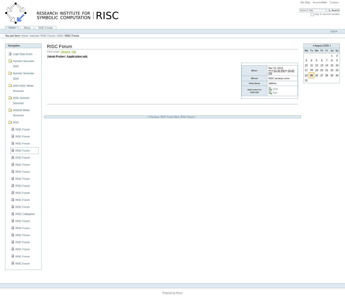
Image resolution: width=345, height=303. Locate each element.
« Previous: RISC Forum (161, 117)
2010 (60, 35)
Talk (73, 51)
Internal (34, 35)
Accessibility (320, 2)
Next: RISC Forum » (185, 117)
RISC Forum (45, 27)
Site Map (305, 2)
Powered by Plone (173, 292)
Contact (334, 2)
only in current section (327, 14)
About (27, 27)
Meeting (65, 51)
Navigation (14, 45)
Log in (333, 31)
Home (12, 27)
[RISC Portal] (59, 13)
